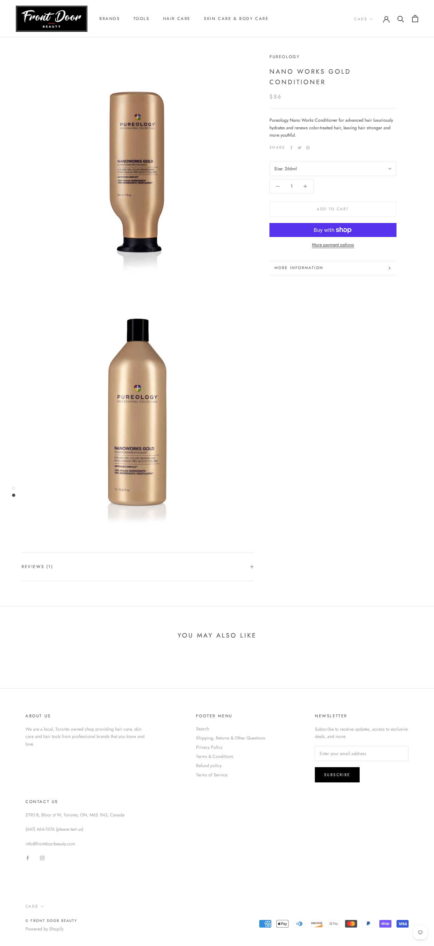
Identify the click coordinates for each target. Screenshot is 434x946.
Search (202, 729)
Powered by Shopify (44, 929)
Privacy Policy (209, 747)
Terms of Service (211, 775)
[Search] (400, 18)
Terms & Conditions (214, 756)
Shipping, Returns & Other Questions (230, 738)
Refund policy (209, 765)
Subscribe (337, 775)
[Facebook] (291, 148)
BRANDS (109, 19)
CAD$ (360, 19)
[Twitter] (300, 148)
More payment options (333, 244)
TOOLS (141, 19)
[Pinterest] (308, 148)
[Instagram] (42, 857)
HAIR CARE (177, 19)
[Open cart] (415, 18)
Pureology (284, 57)
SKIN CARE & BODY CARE (236, 19)
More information (299, 268)
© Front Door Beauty (51, 920)
